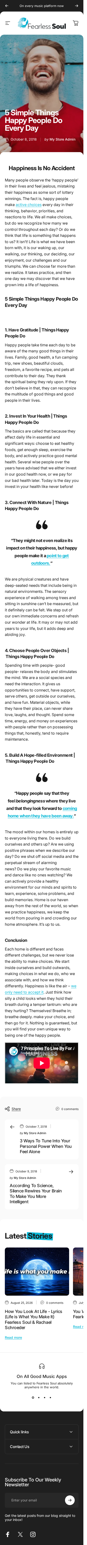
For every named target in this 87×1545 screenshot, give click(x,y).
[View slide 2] (39, 1398)
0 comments (70, 1109)
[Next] (76, 6)
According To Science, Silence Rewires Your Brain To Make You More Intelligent (36, 1193)
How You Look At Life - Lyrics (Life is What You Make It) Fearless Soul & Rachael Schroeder (33, 1319)
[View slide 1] (33, 1398)
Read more (13, 1337)
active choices (29, 204)
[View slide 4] (50, 1398)
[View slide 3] (45, 1398)
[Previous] (6, 6)
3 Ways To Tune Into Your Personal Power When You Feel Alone (46, 1146)
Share (16, 1109)
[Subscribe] (70, 1500)
